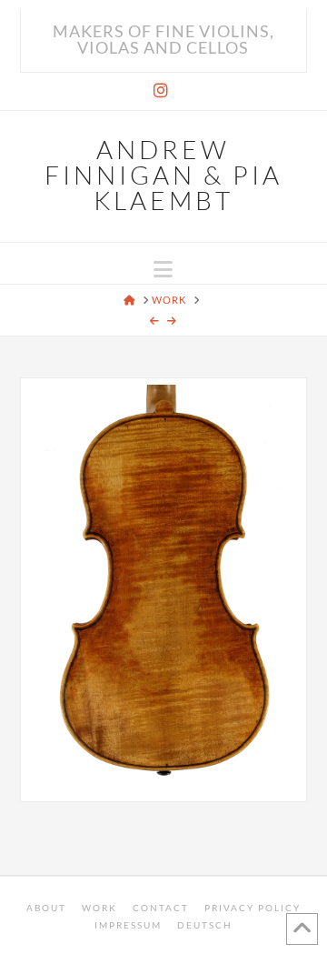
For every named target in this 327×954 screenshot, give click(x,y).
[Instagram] (163, 90)
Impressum (128, 924)
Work (99, 907)
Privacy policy (252, 907)
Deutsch (205, 924)
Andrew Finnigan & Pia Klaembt (163, 174)
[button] (163, 269)
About (46, 907)
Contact (161, 907)
